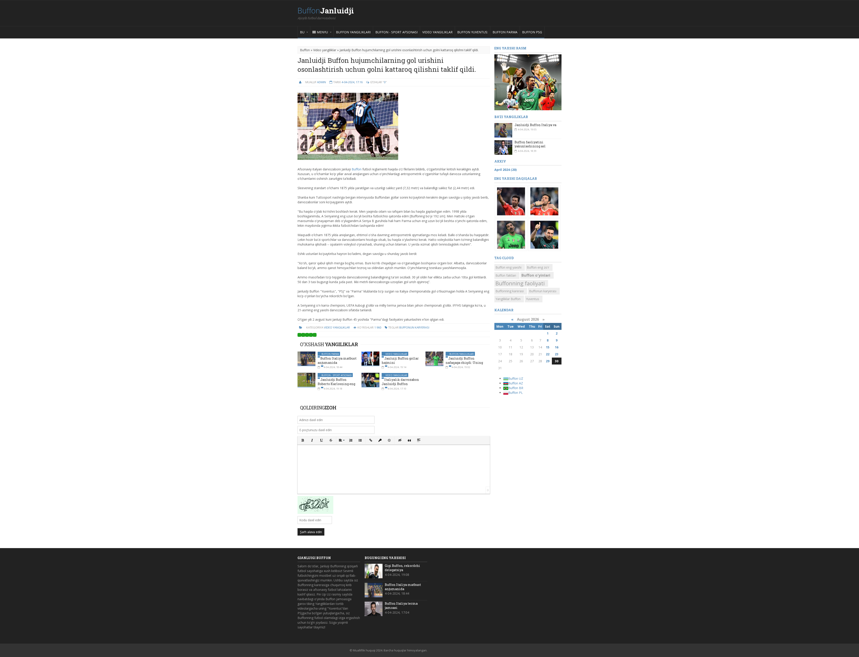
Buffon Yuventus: (472, 32)
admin (321, 82)
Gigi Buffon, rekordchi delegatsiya (402, 568)
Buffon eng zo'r (538, 267)
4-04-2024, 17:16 (352, 82)
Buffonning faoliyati (520, 283)
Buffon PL (515, 392)
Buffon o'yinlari (535, 275)
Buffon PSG (532, 32)
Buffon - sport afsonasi (396, 32)
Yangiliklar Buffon (508, 299)
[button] (302, 440)
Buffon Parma (505, 32)
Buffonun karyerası (414, 327)
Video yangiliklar (437, 32)
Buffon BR (515, 388)
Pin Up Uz (324, 594)
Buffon (326, 10)
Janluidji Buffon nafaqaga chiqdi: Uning (464, 360)
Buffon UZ (515, 378)
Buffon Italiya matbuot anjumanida (403, 587)
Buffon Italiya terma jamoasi (401, 605)
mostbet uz (327, 575)
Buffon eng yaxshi (508, 267)
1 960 (377, 327)
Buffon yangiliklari (353, 32)
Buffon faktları (505, 275)
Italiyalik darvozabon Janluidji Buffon (400, 381)
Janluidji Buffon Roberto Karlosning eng (336, 381)
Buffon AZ (515, 383)
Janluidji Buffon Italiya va (535, 125)
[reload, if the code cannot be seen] (315, 506)
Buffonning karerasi (509, 291)
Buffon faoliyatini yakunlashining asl (530, 144)
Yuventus (532, 299)
